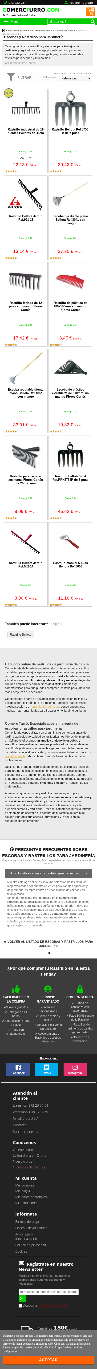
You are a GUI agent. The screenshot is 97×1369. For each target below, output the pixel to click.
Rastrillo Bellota (20, 634)
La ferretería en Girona (29, 1155)
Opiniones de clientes (29, 1167)
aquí (63, 1343)
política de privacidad (53, 1305)
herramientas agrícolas (44, 706)
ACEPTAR (48, 1360)
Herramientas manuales (20, 30)
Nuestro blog (22, 1161)
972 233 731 (17, 2)
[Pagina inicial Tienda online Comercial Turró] (3, 30)
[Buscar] (92, 21)
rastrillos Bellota (15, 756)
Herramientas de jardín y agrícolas (54, 30)
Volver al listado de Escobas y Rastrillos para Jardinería (50, 944)
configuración (10, 1351)
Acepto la (45, 1306)
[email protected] (25, 1118)
